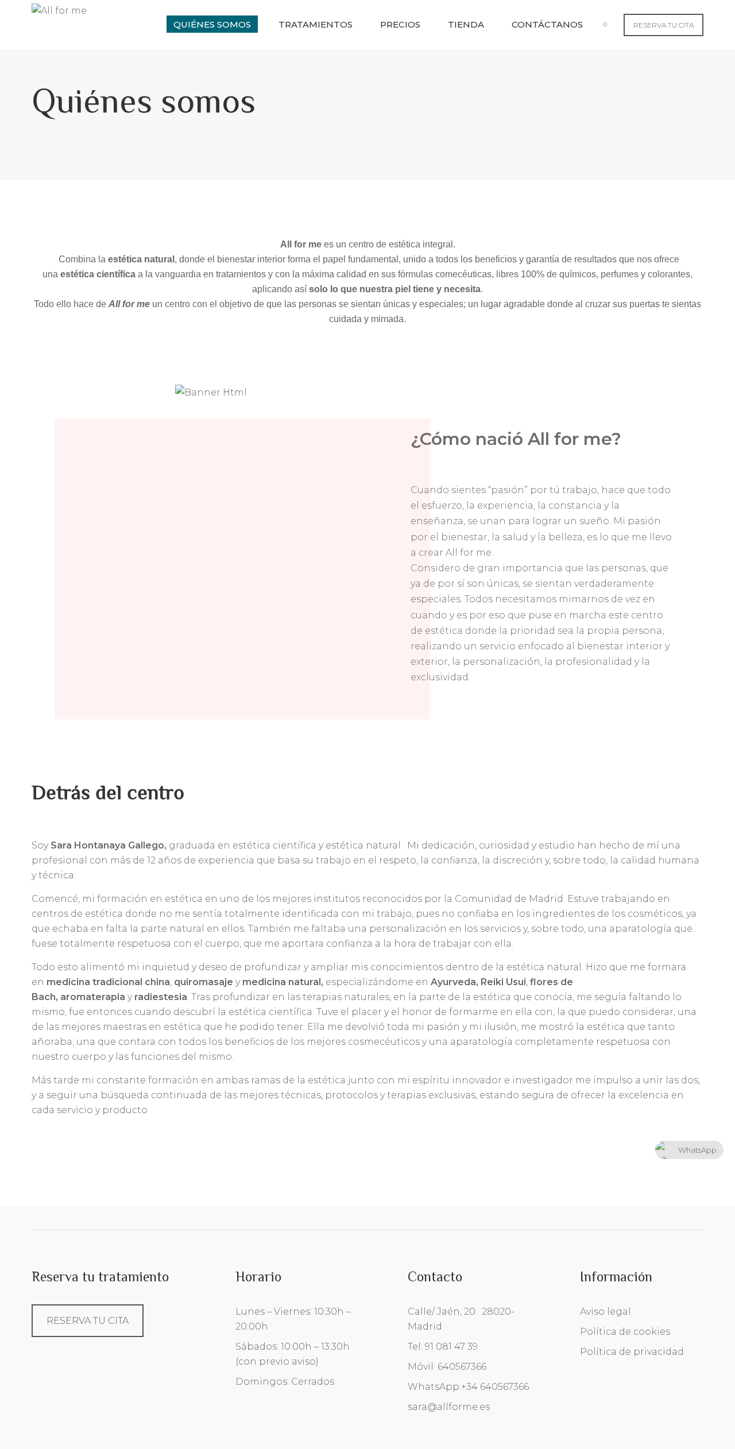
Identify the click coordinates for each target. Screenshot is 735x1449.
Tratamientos (315, 24)
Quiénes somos (212, 24)
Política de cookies (625, 1331)
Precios (400, 24)
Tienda (466, 24)
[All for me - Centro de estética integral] (59, 10)
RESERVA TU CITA (663, 25)
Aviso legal (605, 1311)
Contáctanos (547, 24)
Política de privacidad (632, 1351)
